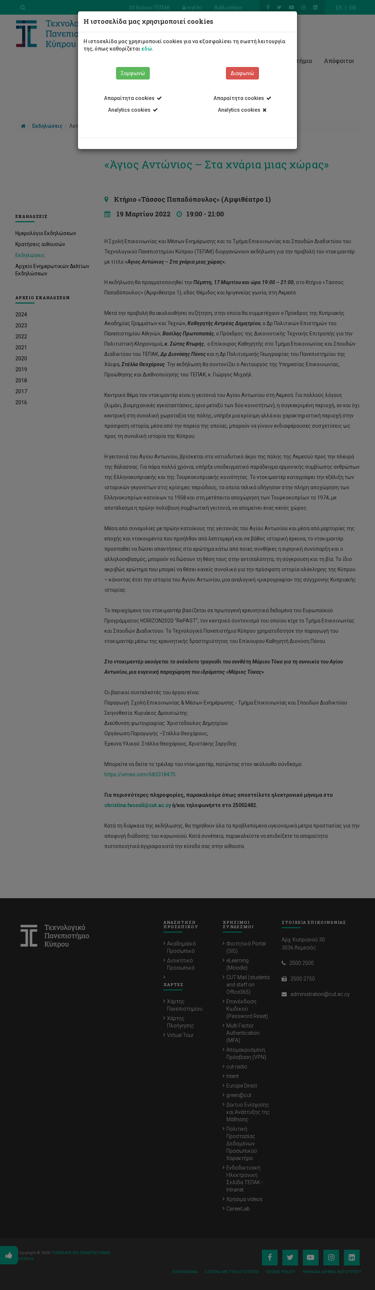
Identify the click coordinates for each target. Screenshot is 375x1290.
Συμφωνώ (133, 73)
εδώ (146, 49)
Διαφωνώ (242, 73)
